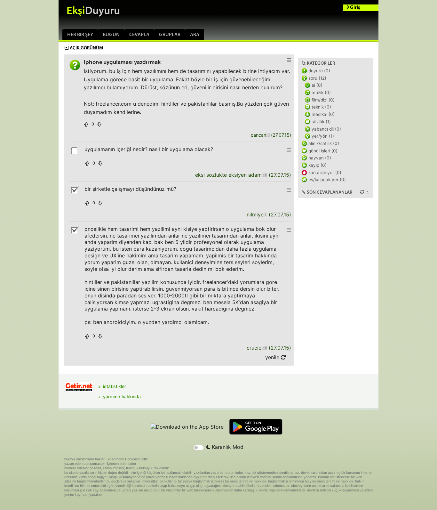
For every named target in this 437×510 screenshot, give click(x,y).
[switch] (199, 447)
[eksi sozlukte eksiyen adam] (264, 175)
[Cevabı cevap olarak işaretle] (75, 150)
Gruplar (169, 34)
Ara (194, 34)
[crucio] (264, 347)
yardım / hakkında (122, 396)
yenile (273, 357)
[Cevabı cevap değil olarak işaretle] (75, 190)
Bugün (111, 34)
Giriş (354, 7)
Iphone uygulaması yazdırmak (122, 63)
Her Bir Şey (80, 34)
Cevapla (139, 34)
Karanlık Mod (226, 447)
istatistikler (114, 386)
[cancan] (268, 135)
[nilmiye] (265, 214)
